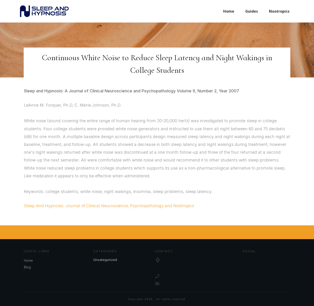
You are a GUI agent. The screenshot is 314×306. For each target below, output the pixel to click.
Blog (27, 267)
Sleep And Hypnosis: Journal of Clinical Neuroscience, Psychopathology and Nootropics (109, 205)
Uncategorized (105, 260)
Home (28, 260)
